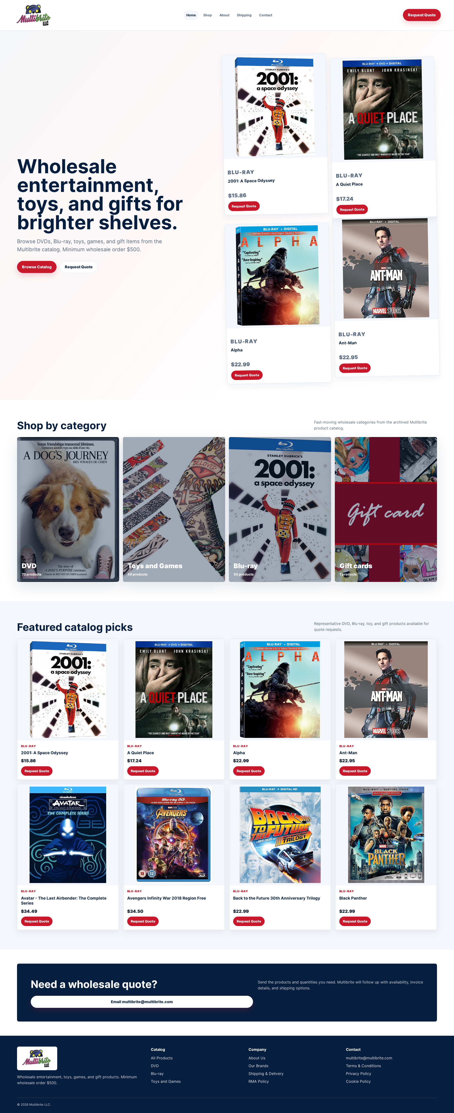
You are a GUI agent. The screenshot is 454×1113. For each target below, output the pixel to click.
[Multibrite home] (34, 15)
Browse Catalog (37, 266)
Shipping (244, 15)
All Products (162, 1058)
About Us (257, 1058)
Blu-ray (157, 1073)
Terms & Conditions (363, 1065)
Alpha (237, 349)
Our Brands (258, 1065)
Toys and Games (166, 1081)
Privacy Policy (358, 1073)
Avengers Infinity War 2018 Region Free (166, 898)
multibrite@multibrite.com (369, 1058)
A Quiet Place (349, 184)
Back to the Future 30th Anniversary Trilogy (276, 898)
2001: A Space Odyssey (251, 180)
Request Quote (422, 15)
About (224, 15)
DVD (155, 1065)
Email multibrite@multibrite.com (142, 1001)
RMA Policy (259, 1081)
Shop (207, 15)
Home (191, 15)
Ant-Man (348, 342)
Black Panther (353, 898)
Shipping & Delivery (266, 1073)
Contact (265, 15)
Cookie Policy (358, 1081)
